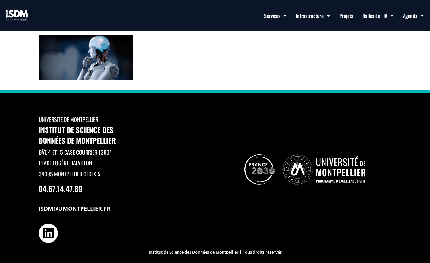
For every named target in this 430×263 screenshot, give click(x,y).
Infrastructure (310, 16)
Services (272, 16)
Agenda (410, 16)
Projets (346, 16)
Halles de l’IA (374, 16)
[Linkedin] (48, 233)
